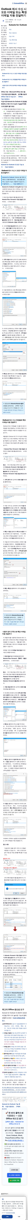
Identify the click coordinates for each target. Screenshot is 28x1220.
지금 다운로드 (9, 167)
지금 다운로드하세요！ (16, 1140)
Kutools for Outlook (8, 177)
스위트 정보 (14, 1170)
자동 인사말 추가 (17, 1039)
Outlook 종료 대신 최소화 (13, 1063)
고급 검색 (8, 1051)
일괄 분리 (20, 1053)
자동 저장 (10, 1056)
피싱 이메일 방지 (14, 1067)
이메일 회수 (14, 1046)
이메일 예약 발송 (11, 1035)
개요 (10, 29)
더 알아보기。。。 (7, 184)
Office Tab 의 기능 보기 (8, 97)
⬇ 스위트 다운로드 (14, 1175)
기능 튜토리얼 (13, 40)
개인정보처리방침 (10, 1212)
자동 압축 (21, 1056)
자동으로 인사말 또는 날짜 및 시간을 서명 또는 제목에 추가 (15, 142)
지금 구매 (11, 36)
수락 (7, 1216)
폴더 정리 (14, 1051)
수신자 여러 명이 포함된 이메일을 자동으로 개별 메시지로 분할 (15, 1042)
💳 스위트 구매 (14, 1180)
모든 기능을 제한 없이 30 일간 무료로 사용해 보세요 (13, 410)
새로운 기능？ (13, 43)
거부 (19, 1216)
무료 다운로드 (13, 33)
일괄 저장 (14, 1053)
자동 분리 (15, 1056)
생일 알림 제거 (17, 1077)
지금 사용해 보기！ (18, 184)
